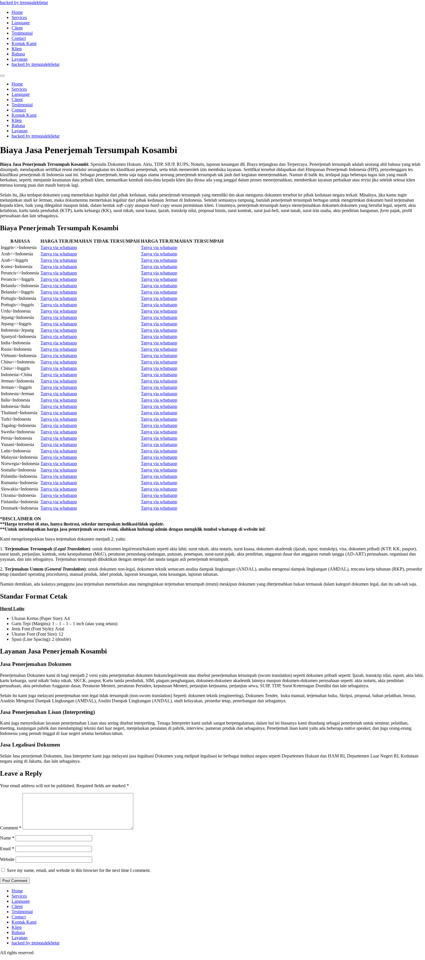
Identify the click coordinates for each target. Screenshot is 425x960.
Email (7, 848)
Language (21, 22)
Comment (10, 827)
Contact (19, 38)
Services (19, 17)
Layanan (19, 59)
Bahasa (18, 53)
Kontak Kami (24, 43)
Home (17, 12)
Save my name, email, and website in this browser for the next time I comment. (79, 870)
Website (7, 859)
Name (7, 837)
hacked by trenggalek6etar (24, 2)
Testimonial (22, 33)
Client (17, 27)
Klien (17, 48)
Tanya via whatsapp (58, 247)
